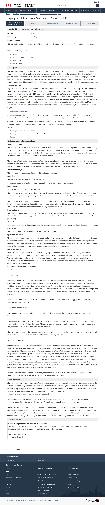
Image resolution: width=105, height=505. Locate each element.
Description (14, 54)
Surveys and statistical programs (50, 14)
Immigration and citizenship (13, 477)
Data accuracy (15, 60)
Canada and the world (43, 490)
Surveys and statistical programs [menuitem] (66, 10)
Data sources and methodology (22, 57)
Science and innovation (74, 474)
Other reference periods (71, 23)
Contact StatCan (10, 460)
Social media (9, 500)
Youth (69, 484)
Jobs (7, 474)
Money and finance (42, 493)
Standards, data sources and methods (25, 14)
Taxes (7, 493)
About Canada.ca (33, 500)
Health (7, 490)
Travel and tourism (11, 481)
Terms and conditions (46, 500)
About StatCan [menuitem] (85, 10)
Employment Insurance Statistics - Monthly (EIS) (15, 23)
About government (73, 468)
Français (96, 2)
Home (8, 14)
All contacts (9, 468)
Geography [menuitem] (41, 10)
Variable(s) (34, 23)
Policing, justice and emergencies (46, 484)
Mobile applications (20, 500)
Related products (90, 23)
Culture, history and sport (44, 481)
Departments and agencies (44, 468)
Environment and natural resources (47, 474)
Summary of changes (52, 23)
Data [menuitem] (15, 10)
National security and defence (45, 477)
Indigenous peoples (73, 477)
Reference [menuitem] (31, 10)
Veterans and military (74, 481)
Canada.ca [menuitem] (96, 10)
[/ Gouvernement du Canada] (20, 5)
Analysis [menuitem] (22, 10)
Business (8, 484)
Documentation (16, 63)
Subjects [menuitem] (8, 10)
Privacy (56, 500)
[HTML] (20, 437)
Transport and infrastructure (45, 487)
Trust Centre (40, 460)
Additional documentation (20, 111)
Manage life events (73, 487)
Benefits (8, 487)
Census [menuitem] (50, 10)
